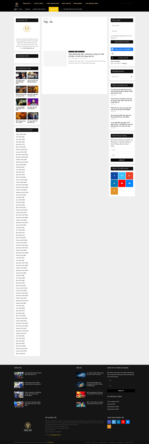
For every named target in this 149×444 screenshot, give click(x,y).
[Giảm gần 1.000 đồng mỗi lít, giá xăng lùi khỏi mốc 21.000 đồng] (18, 404)
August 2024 (19, 195)
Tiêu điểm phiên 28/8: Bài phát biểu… (73, 9)
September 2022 (20, 252)
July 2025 (18, 167)
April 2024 (18, 205)
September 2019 (20, 331)
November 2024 (20, 187)
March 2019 (19, 346)
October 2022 (19, 250)
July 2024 (18, 197)
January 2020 (19, 320)
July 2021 (18, 275)
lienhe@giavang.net (55, 435)
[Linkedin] (125, 3)
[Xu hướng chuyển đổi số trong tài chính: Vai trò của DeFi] (81, 375)
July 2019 (18, 336)
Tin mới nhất (71, 51)
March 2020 (19, 315)
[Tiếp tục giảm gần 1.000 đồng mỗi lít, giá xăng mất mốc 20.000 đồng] (18, 395)
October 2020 (19, 298)
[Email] (129, 3)
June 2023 (19, 230)
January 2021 (19, 290)
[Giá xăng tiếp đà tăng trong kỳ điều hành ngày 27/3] (18, 375)
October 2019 (19, 328)
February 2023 (20, 240)
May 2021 (18, 280)
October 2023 (19, 220)
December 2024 (20, 184)
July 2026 (18, 137)
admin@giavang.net (28, 48)
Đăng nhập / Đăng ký (40, 9)
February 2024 (20, 210)
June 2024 (19, 200)
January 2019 (19, 351)
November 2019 (20, 326)
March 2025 (19, 177)
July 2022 (18, 257)
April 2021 (18, 283)
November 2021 (20, 265)
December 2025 (20, 154)
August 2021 (19, 273)
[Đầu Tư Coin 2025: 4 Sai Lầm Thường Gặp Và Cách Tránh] (81, 404)
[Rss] (132, 3)
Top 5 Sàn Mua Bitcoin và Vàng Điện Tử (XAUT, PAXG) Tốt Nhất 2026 (95, 384)
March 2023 (19, 237)
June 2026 (19, 139)
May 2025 (18, 172)
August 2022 (19, 255)
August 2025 (19, 164)
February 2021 (20, 288)
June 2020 (19, 308)
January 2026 (19, 152)
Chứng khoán (111, 409)
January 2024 (19, 212)
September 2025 (20, 162)
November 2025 (20, 157)
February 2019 (20, 348)
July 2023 (18, 227)
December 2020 (20, 293)
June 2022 (19, 260)
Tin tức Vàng (38, 3)
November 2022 (20, 247)
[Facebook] (121, 3)
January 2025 (19, 182)
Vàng (76, 51)
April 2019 (18, 343)
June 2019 (19, 338)
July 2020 (18, 305)
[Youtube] (127, 3)
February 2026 (20, 149)
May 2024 (18, 202)
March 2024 (19, 207)
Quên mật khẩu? (115, 61)
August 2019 (19, 333)
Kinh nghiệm (77, 3)
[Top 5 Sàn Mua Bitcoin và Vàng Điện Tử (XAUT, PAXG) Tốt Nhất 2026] (81, 385)
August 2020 (19, 303)
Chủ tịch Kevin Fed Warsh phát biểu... (33, 81)
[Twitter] (123, 3)
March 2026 (19, 147)
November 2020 (20, 295)
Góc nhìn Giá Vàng (92, 3)
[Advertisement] (74, 37)
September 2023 (20, 222)
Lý (70, 58)
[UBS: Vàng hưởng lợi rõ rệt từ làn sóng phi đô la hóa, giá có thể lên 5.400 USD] (21, 115)
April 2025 (18, 174)
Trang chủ (26, 3)
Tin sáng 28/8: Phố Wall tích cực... (33, 121)
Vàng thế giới (66, 3)
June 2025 (19, 169)
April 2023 (18, 235)
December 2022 (20, 245)
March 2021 (19, 285)
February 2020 (20, 318)
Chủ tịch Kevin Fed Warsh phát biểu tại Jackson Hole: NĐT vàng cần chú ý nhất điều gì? (121, 100)
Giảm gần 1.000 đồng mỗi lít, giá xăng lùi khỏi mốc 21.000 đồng (33, 403)
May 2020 (18, 310)
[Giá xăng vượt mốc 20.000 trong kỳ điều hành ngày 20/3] (18, 385)
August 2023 (19, 225)
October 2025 (19, 159)
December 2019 (20, 323)
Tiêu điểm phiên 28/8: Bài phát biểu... (20, 82)
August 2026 (19, 134)
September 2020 (20, 300)
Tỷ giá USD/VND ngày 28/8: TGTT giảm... (20, 108)
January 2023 (19, 242)
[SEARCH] (131, 76)
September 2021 (20, 270)
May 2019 (18, 341)
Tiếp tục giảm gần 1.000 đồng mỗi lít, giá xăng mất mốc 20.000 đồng (33, 394)
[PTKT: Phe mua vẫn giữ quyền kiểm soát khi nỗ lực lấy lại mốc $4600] (21, 89)
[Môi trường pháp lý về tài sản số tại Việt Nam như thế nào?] (81, 395)
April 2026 (18, 144)
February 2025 (20, 179)
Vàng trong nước (53, 3)
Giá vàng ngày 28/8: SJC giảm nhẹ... (33, 95)
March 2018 (19, 353)
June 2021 (19, 278)
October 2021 (19, 268)
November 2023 (20, 217)
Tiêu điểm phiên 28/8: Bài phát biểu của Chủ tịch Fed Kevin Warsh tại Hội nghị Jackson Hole (122, 91)
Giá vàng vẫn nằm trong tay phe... (32, 107)
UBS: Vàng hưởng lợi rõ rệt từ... (21, 121)
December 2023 (20, 215)
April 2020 (18, 313)
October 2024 (19, 189)
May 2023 (18, 232)
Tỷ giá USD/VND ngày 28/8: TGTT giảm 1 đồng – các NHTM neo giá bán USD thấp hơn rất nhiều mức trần (122, 124)
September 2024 (20, 192)
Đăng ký (124, 63)
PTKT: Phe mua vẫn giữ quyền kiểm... (21, 95)
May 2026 (18, 142)
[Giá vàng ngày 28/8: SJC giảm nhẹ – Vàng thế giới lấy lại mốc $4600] (33, 89)
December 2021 (20, 263)
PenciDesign (50, 442)
